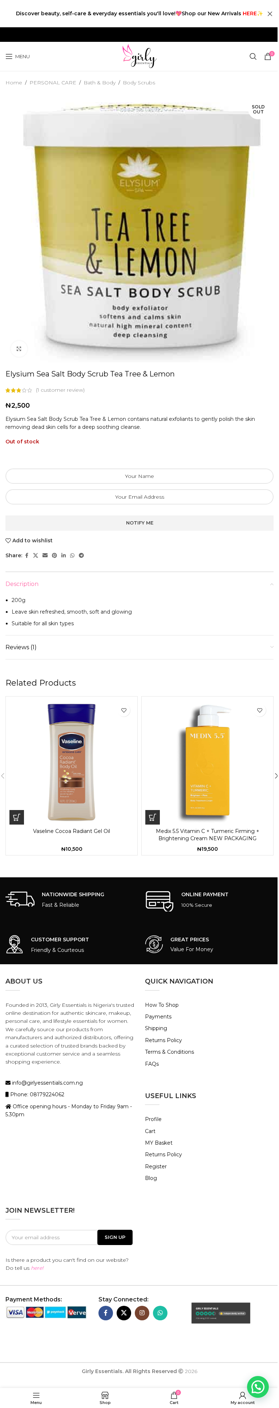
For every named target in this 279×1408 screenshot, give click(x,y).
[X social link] (35, 556)
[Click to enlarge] (19, 349)
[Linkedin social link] (63, 556)
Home (13, 82)
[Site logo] (139, 56)
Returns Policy (163, 1040)
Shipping (156, 1028)
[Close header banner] (270, 13)
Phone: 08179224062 (36, 1094)
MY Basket (159, 1143)
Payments (158, 1016)
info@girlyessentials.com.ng (47, 1083)
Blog (151, 1178)
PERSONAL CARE (52, 82)
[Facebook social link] (26, 556)
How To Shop (162, 1005)
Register (156, 1166)
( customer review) (60, 390)
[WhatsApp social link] (72, 556)
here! (37, 1268)
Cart (150, 1131)
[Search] (253, 56)
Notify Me (139, 523)
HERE (250, 13)
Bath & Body (100, 82)
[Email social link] (45, 556)
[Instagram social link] (142, 1313)
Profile (153, 1119)
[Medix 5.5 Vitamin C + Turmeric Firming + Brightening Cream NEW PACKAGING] (207, 762)
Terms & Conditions (169, 1052)
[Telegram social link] (81, 556)
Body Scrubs (139, 82)
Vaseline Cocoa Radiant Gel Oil (71, 831)
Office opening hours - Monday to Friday (64, 1106)
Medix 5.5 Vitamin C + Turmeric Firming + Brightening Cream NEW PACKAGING (207, 835)
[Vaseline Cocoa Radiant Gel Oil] (71, 762)
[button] (16, 817)
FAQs (152, 1064)
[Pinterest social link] (54, 556)
